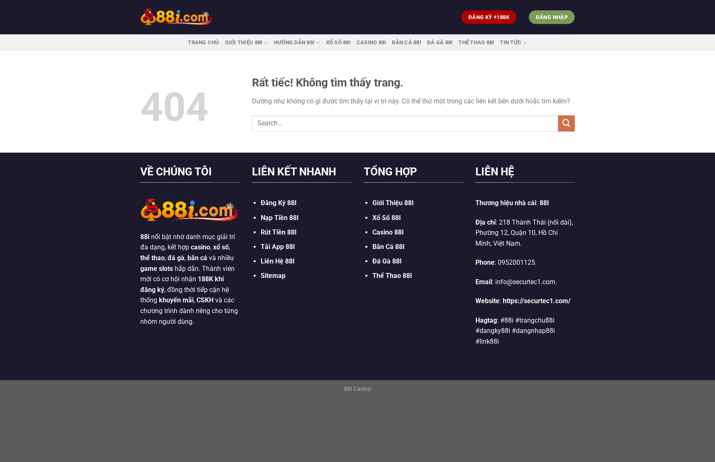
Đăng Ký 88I (279, 203)
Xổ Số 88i (338, 42)
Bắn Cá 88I (406, 42)
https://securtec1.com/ (537, 301)
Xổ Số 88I (386, 218)
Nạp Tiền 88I (280, 218)
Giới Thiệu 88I (244, 42)
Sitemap (273, 276)
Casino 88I (371, 42)
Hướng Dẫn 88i (294, 42)
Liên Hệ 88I (278, 261)
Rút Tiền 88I (279, 232)
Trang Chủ (203, 42)
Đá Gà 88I (440, 42)
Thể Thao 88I (476, 42)
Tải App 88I (278, 247)
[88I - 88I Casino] (176, 17)
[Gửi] (566, 123)
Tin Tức (510, 42)
